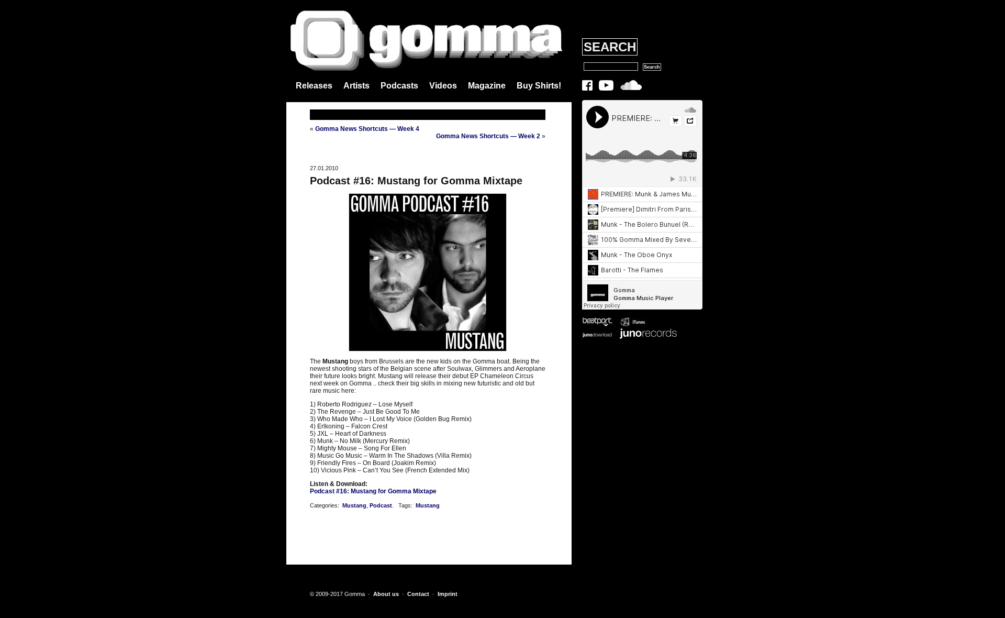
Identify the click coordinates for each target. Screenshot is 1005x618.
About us (386, 594)
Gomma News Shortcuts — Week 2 (488, 136)
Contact (418, 594)
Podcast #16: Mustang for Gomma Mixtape (416, 180)
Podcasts (399, 85)
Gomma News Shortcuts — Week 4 (367, 129)
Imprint (447, 594)
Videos (443, 85)
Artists (356, 85)
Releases (314, 85)
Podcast (381, 505)
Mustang (354, 505)
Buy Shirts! (539, 85)
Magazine (487, 85)
